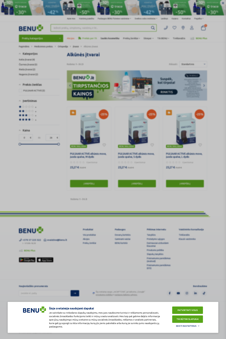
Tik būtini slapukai (187, 319)
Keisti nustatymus (186, 326)
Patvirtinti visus (188, 310)
